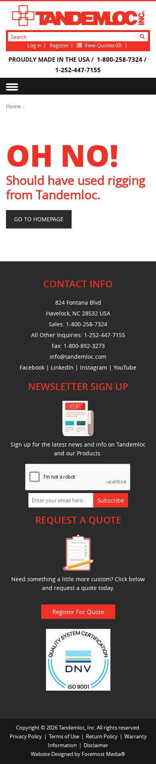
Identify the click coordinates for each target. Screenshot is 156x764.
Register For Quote (78, 612)
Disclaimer (96, 745)
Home (13, 106)
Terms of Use (64, 736)
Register (59, 45)
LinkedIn (62, 367)
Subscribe (110, 500)
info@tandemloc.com (78, 356)
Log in (34, 45)
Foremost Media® (103, 754)
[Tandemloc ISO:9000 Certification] (78, 659)
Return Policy (102, 736)
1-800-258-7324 (119, 59)
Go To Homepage (39, 219)
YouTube (125, 367)
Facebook (32, 367)
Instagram (93, 367)
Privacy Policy (26, 736)
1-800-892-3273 (84, 346)
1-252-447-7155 (78, 70)
